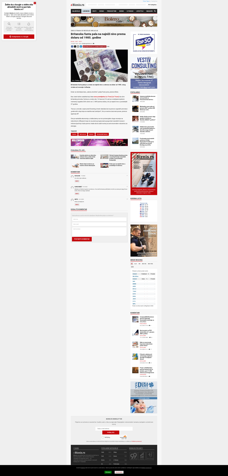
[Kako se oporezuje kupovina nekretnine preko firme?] (135, 344)
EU (102, 464)
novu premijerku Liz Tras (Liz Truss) (106, 97)
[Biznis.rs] (79, 452)
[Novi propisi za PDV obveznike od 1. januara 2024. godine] (135, 332)
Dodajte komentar (79, 209)
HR (139, 263)
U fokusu (130, 11)
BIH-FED (150, 263)
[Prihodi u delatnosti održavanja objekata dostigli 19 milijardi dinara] (135, 356)
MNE (132, 267)
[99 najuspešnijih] (134, 456)
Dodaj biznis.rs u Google (20, 37)
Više (108, 46)
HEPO (76, 199)
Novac (101, 11)
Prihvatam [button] (108, 472)
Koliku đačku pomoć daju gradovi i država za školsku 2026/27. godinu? (147, 118)
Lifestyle (139, 11)
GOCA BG (77, 176)
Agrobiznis (143, 374)
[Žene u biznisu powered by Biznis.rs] (150, 456)
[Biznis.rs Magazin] (144, 170)
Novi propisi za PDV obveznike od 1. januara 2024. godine (147, 332)
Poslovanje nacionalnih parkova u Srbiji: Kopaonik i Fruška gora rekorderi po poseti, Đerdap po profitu (147, 142)
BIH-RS (144, 263)
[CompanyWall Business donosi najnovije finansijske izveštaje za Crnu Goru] (135, 319)
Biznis (121, 11)
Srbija (115, 452)
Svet (76, 41)
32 (151, 337)
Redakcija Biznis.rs (87, 43)
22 (151, 363)
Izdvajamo (143, 335)
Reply (77, 181)
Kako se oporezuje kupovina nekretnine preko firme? (146, 344)
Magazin (149, 11)
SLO (135, 263)
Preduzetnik (111, 11)
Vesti (94, 11)
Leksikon (86, 11)
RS (132, 263)
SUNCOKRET (78, 186)
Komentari (75, 172)
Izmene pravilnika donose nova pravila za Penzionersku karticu (147, 98)
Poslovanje (143, 323)
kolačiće (83, 467)
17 (151, 349)
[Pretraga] (155, 11)
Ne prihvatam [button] (119, 472)
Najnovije (76, 11)
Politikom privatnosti (136, 441)
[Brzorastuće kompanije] (142, 456)
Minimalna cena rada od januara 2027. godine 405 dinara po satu (147, 108)
